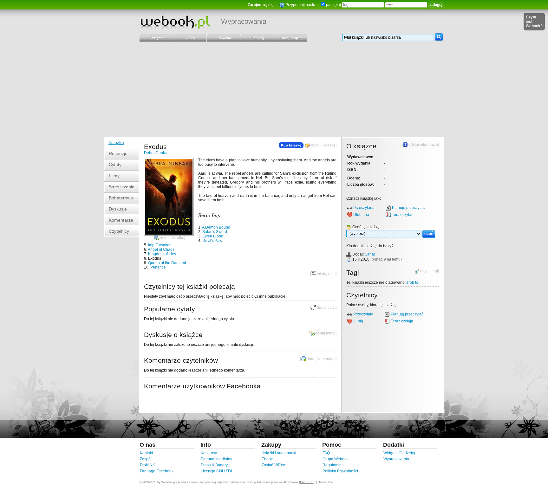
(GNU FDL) (306, 482)
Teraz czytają (402, 321)
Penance (158, 267)
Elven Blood (212, 236)
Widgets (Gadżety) (399, 453)
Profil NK (147, 465)
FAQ (326, 453)
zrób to (412, 282)
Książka (116, 142)
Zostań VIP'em (274, 465)
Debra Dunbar (156, 153)
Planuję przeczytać (408, 207)
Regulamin (332, 465)
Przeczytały (363, 314)
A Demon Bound (216, 227)
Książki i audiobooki (279, 453)
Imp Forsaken (160, 245)
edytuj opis (326, 274)
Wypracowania (243, 21)
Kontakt (146, 453)
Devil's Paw (212, 240)
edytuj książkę (323, 145)
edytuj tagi (429, 271)
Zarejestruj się (261, 5)
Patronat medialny (216, 459)
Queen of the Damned (167, 263)
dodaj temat (325, 333)
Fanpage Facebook (156, 471)
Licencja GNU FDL (217, 471)
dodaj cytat (326, 307)
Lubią (358, 321)
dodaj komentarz (321, 359)
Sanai (370, 254)
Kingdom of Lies (162, 254)
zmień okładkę (171, 238)
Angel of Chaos (161, 249)
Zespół (146, 459)
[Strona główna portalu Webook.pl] (175, 22)
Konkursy (209, 453)
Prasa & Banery (214, 465)
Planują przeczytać (407, 314)
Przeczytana (364, 207)
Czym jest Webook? (534, 21)
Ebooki (268, 459)
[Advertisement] (274, 89)
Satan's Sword (214, 232)
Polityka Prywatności (340, 471)
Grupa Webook (336, 459)
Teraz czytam (403, 214)
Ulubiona (361, 214)
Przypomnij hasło (300, 5)
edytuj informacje (423, 144)
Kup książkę (291, 145)
